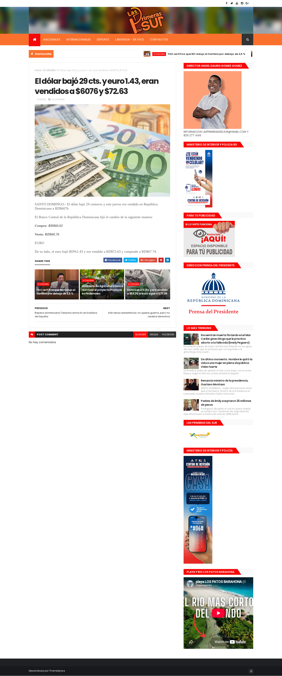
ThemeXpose (57, 670)
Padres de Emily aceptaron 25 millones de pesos (226, 403)
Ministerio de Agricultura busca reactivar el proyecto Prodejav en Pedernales (102, 289)
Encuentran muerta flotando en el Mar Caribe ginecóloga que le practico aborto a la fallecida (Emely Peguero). (226, 339)
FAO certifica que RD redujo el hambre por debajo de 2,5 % (186, 54)
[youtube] (237, 3)
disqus (154, 334)
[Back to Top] (251, 671)
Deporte (103, 39)
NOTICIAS (246, 54)
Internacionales (78, 39)
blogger (140, 334)
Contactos (159, 39)
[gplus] (247, 3)
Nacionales (51, 39)
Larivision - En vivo (129, 39)
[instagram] (242, 3)
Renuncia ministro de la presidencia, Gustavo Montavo (224, 382)
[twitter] (232, 3)
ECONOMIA (139, 54)
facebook (168, 334)
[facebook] (226, 3)
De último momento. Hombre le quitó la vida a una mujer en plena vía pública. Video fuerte (226, 363)
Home (38, 70)
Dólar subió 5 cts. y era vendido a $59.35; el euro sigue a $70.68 (147, 292)
